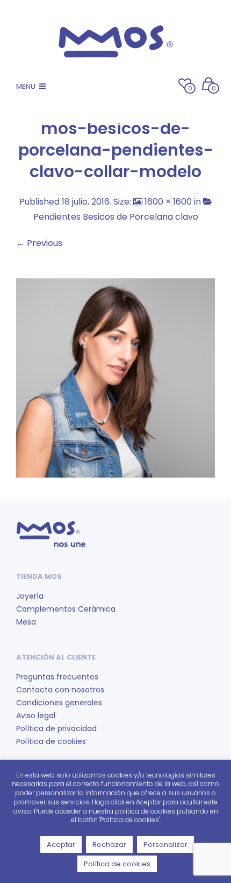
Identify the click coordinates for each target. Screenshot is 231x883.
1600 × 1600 (168, 201)
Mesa (26, 621)
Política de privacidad (56, 728)
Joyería (30, 596)
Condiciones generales (59, 702)
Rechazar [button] (109, 844)
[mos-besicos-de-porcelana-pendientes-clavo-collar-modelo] (115, 377)
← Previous (39, 243)
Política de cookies (51, 741)
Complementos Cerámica (66, 609)
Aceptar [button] (61, 844)
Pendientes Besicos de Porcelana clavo (115, 217)
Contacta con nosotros (60, 689)
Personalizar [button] (165, 844)
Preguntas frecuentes (57, 676)
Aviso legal (35, 715)
